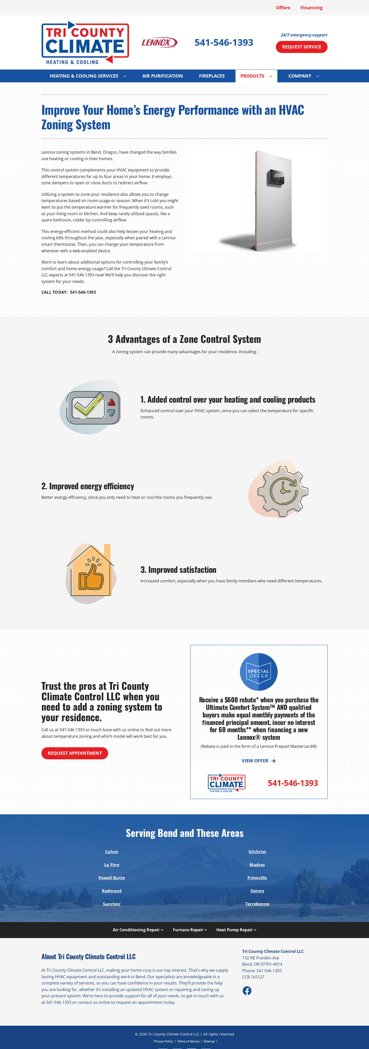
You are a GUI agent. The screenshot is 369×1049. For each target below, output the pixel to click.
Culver (111, 851)
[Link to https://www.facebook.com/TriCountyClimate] (246, 990)
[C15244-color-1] (85, 22)
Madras (257, 865)
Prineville (257, 878)
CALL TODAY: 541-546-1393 (68, 292)
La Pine (111, 865)
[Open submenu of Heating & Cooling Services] (127, 76)
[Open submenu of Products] (273, 76)
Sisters (257, 891)
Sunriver (111, 904)
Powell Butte (112, 878)
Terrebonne (257, 904)
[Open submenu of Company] (320, 76)
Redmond (112, 891)
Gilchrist (257, 851)
